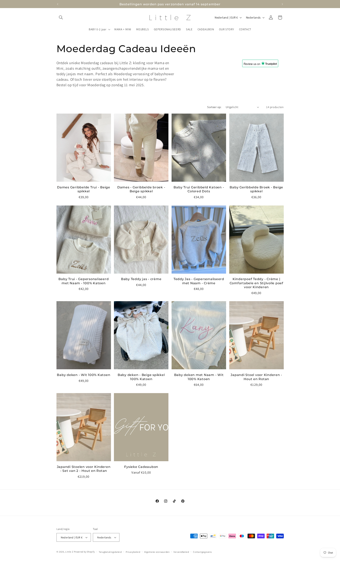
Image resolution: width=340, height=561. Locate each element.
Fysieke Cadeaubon (141, 467)
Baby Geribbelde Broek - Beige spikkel (256, 189)
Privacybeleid (133, 551)
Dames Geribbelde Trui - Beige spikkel (83, 189)
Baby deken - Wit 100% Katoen (83, 375)
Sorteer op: (214, 107)
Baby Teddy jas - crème (141, 279)
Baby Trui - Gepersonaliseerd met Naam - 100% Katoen (83, 281)
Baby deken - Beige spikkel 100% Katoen (141, 377)
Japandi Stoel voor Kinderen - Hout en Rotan (256, 377)
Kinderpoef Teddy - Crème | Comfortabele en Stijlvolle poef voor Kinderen (256, 283)
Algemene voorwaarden (157, 551)
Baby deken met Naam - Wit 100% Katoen (199, 377)
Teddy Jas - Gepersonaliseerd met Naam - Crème (199, 281)
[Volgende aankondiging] (282, 4)
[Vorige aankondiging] (57, 4)
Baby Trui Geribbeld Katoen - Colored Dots (199, 189)
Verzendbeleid (181, 551)
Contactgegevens (202, 551)
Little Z (69, 551)
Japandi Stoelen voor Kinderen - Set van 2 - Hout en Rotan (84, 469)
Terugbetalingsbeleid (110, 551)
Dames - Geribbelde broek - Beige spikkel (141, 189)
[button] (61, 17)
